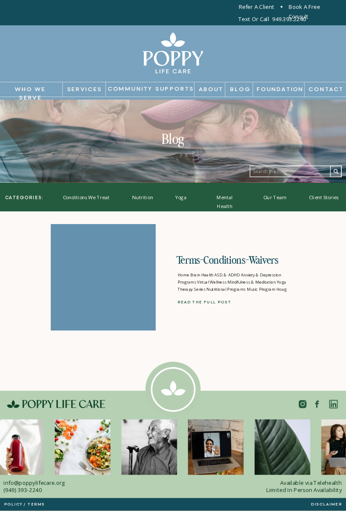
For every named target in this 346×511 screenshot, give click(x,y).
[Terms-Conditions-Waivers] (103, 277)
